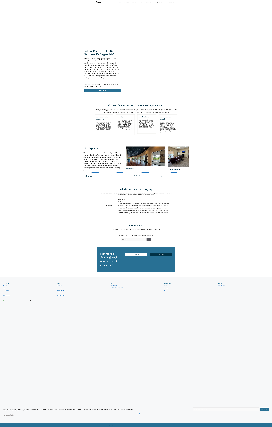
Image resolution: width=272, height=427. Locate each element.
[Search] (149, 239)
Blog (142, 2)
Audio (165, 285)
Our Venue (126, 2)
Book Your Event (6, 295)
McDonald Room (60, 290)
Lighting (166, 288)
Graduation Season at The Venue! (117, 287)
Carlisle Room (60, 288)
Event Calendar (6, 290)
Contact (148, 2)
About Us (5, 285)
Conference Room (61, 295)
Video (165, 290)
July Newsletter (113, 285)
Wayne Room (60, 285)
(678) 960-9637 (159, 2)
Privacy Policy (173, 425)
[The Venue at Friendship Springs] (99, 2)
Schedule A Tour (170, 2)
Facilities (134, 2)
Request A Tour (221, 285)
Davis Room (59, 292)
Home (119, 2)
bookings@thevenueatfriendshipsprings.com (66, 414)
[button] (102, 90)
